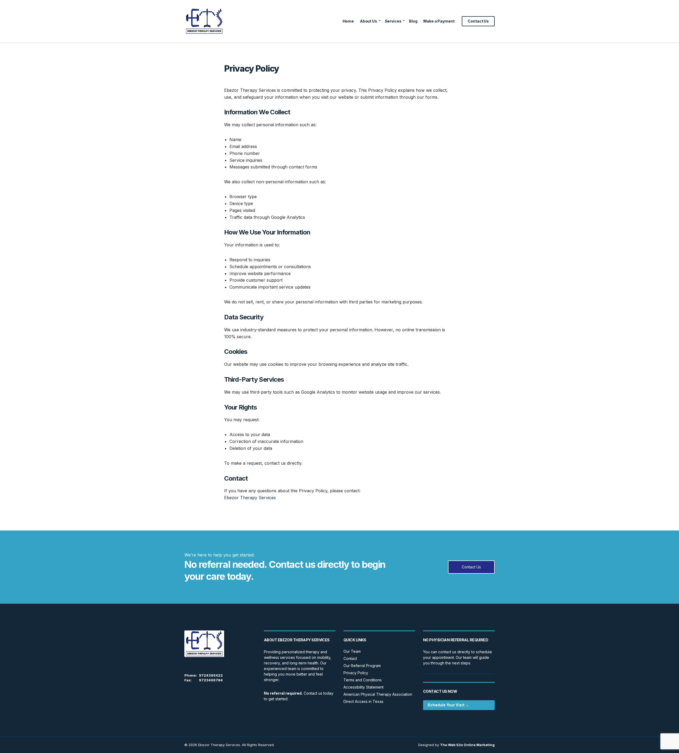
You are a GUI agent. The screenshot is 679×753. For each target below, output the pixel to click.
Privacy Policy (355, 673)
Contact (350, 658)
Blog (413, 21)
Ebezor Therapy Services (250, 497)
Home (348, 21)
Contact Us (478, 21)
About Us (368, 21)
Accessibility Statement (363, 687)
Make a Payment (438, 21)
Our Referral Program (362, 665)
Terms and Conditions (362, 680)
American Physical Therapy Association (377, 694)
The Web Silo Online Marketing (467, 745)
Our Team (352, 651)
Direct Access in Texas (363, 701)
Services (393, 21)
